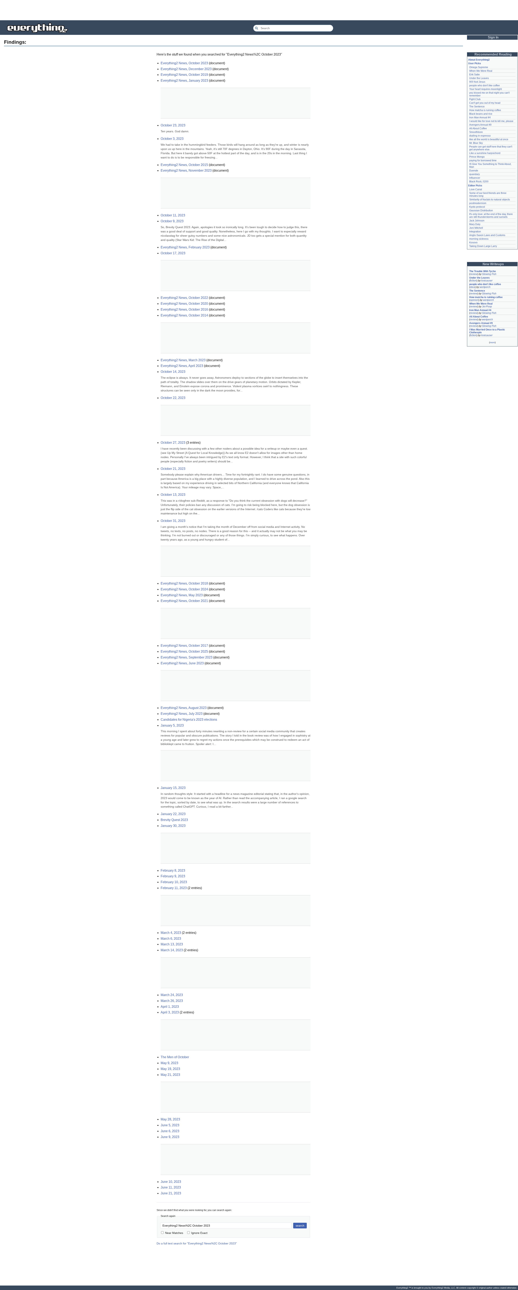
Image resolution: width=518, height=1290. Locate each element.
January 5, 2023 (172, 725)
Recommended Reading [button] (493, 54)
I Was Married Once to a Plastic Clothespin (487, 331)
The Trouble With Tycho (482, 271)
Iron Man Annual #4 (480, 117)
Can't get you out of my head (484, 103)
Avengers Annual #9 (480, 124)
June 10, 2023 (171, 1181)
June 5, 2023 (170, 1125)
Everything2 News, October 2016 (184, 309)
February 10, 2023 (174, 882)
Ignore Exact (199, 1232)
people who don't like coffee (484, 85)
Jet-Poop (487, 306)
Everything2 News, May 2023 (182, 595)
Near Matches (174, 1232)
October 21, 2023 (173, 468)
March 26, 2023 (172, 1001)
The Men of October (175, 1057)
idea (472, 287)
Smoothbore (476, 132)
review (473, 274)
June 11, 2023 (171, 1187)
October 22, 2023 (173, 398)
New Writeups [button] (493, 264)
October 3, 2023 (172, 138)
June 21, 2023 (171, 1193)
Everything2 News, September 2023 (186, 657)
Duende (473, 170)
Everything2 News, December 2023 (186, 69)
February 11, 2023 (174, 888)
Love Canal (475, 189)
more (492, 342)
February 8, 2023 (173, 870)
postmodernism (477, 203)
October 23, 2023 (173, 125)
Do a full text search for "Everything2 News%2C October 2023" (197, 1243)
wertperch (485, 287)
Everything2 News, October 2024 (184, 589)
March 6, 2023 (171, 938)
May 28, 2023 (170, 1119)
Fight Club (475, 99)
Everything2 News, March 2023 (183, 360)
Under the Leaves (479, 78)
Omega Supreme (478, 67)
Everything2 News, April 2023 (182, 366)
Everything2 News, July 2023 (182, 713)
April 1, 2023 (170, 1006)
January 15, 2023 (173, 788)
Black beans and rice (480, 113)
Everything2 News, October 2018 (184, 583)
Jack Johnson (476, 220)
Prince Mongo (477, 156)
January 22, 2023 (173, 814)
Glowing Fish (489, 274)
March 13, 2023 (172, 944)
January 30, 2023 (173, 825)
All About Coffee (478, 128)
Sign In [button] (493, 37)
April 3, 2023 (170, 1012)
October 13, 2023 (173, 494)
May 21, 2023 (170, 1074)
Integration (475, 231)
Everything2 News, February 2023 (185, 247)
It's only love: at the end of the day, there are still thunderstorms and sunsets (491, 215)
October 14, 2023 (173, 371)
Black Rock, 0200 (478, 181)
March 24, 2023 (172, 995)
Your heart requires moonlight (485, 89)
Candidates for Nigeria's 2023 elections (189, 719)
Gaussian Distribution (481, 210)
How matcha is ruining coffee (485, 110)
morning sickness (478, 238)
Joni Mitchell (476, 228)
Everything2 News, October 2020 (184, 303)
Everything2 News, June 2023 (182, 663)
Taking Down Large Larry (483, 246)
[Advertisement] (259, 10)
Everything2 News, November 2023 (186, 170)
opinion (474, 300)
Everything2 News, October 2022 (184, 297)
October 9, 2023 (172, 221)
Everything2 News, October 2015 (184, 165)
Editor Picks (475, 185)
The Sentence (477, 106)
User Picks (474, 63)
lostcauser (487, 280)
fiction (473, 280)
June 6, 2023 (170, 1131)
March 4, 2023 (171, 932)
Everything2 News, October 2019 (184, 74)
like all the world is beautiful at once (488, 139)
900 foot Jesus (477, 81)
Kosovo (473, 242)
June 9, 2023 (170, 1137)
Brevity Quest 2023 (174, 820)
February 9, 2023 (173, 876)
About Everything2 (479, 59)
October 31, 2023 (173, 521)
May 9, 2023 (169, 1063)
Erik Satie (474, 74)
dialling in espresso (480, 135)
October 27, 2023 (173, 442)
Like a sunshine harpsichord (484, 153)
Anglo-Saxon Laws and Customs (487, 235)
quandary (474, 174)
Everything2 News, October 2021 (184, 601)
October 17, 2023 (173, 253)
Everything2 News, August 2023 (184, 708)
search (300, 1225)
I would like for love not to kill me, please (491, 121)
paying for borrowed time (483, 160)
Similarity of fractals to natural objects (489, 199)
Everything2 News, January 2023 (184, 80)
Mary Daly (474, 224)
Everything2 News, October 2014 (184, 315)
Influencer (474, 177)
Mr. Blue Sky (476, 143)
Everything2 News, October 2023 (184, 63)
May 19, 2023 (170, 1069)
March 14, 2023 (172, 950)
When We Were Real (480, 70)
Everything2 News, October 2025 (184, 651)
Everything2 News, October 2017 (184, 645)
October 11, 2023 (173, 215)
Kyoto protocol (477, 206)
